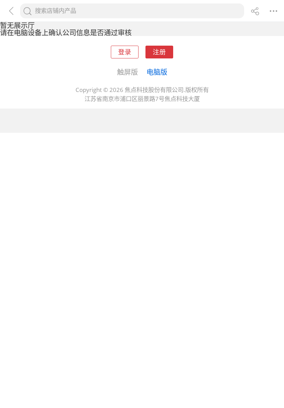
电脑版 (157, 72)
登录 (124, 51)
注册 (159, 51)
